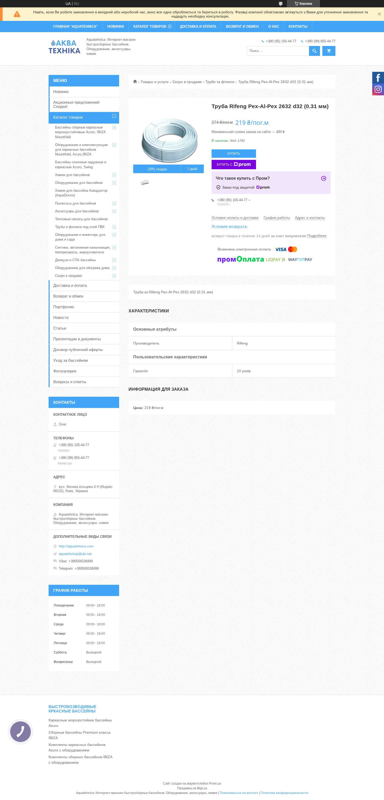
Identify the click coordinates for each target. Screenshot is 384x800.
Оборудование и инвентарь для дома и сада (80, 237)
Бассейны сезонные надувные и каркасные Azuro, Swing (80, 164)
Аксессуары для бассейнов (77, 211)
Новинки (60, 91)
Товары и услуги (154, 82)
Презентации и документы (77, 339)
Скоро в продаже (187, 82)
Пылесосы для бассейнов (75, 203)
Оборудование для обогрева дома (82, 268)
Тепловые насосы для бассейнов (81, 219)
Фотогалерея (64, 371)
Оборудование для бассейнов (79, 183)
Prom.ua (215, 783)
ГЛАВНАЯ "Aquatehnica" (75, 26)
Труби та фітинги (219, 82)
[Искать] (314, 51)
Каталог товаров (68, 117)
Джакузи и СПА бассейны (75, 260)
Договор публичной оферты (78, 349)
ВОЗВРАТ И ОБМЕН (242, 26)
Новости (60, 317)
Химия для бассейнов (72, 175)
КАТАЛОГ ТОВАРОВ (149, 26)
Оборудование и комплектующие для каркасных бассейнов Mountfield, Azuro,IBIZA (81, 149)
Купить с (224, 164)
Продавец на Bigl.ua (192, 788)
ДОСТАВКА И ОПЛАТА (198, 26)
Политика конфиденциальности (284, 793)
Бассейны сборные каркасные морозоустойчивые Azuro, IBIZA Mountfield (80, 132)
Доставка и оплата (70, 285)
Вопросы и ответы (69, 381)
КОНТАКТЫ (298, 26)
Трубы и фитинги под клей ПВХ (80, 227)
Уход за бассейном (70, 360)
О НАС (273, 26)
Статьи (59, 328)
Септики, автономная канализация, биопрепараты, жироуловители (82, 250)
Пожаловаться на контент (239, 793)
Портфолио (63, 307)
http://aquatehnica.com (76, 546)
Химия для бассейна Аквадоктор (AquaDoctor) (81, 193)
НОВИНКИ (115, 26)
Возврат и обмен (68, 296)
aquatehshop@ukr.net (75, 554)
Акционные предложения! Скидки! (76, 104)
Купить (234, 153)
